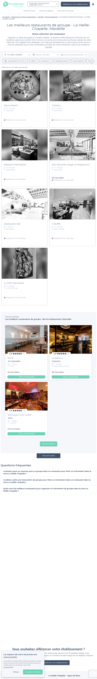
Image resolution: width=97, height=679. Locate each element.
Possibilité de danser (61, 61)
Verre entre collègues (46, 11)
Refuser (16, 672)
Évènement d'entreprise (65, 11)
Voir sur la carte (48, 456)
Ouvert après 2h (78, 61)
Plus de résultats (48, 444)
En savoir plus (8, 667)
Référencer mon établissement (75, 4)
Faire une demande (26, 377)
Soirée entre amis (29, 11)
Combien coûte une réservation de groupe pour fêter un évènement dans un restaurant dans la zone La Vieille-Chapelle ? (46, 481)
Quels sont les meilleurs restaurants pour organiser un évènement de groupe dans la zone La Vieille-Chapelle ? (45, 490)
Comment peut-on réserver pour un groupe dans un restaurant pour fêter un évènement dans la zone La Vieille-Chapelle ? (47, 472)
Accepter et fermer (33, 672)
